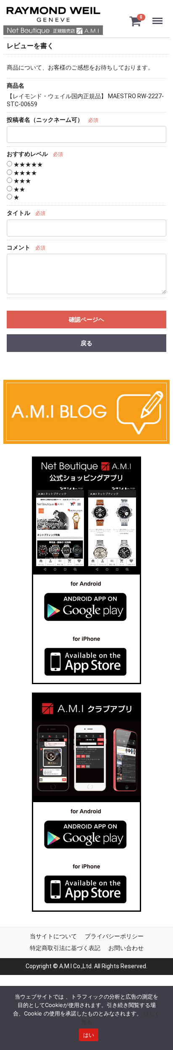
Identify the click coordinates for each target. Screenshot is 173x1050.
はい (88, 1034)
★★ (18, 188)
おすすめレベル (27, 153)
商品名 (15, 85)
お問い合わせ (126, 947)
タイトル (18, 212)
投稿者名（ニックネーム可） (45, 119)
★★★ (21, 180)
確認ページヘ (86, 319)
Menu (159, 15)
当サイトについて (53, 936)
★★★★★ (27, 164)
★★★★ (24, 172)
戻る (86, 343)
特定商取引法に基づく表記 (65, 947)
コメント (18, 247)
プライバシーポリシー (114, 936)
